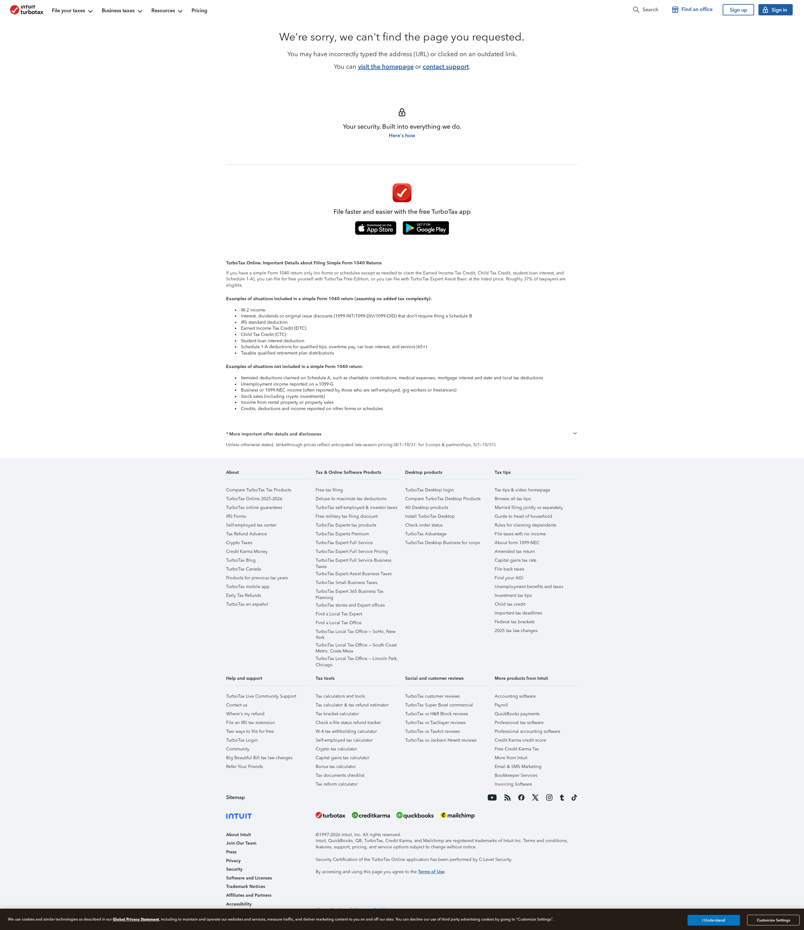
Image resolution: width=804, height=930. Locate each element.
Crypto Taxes (239, 542)
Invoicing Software (513, 784)
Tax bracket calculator (337, 713)
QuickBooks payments (517, 713)
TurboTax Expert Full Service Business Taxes (353, 561)
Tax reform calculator (337, 784)
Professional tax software (519, 722)
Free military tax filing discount (347, 516)
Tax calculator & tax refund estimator (352, 705)
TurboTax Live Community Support (261, 696)
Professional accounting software (527, 731)
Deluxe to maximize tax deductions (351, 498)
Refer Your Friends (244, 766)
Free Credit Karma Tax (517, 749)
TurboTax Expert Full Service (344, 542)
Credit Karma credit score (520, 740)
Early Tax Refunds (243, 595)
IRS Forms (236, 516)
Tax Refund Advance (246, 534)
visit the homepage (386, 66)
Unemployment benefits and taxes (529, 586)
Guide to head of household (523, 516)
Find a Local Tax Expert (339, 614)
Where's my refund (245, 713)
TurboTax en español (247, 604)
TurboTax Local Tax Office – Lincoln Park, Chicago (357, 659)
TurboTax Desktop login (429, 490)
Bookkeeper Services (516, 775)
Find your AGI (509, 578)
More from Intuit (511, 757)
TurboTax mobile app (247, 586)
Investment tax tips (513, 595)
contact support (446, 66)
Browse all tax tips (513, 498)
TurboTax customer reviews (432, 696)
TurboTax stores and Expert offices (350, 605)
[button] (402, 434)
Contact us (236, 705)
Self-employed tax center (251, 525)
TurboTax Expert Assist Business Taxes (354, 573)
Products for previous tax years (257, 578)
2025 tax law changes (516, 630)
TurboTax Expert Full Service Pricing (352, 551)
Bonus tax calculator (336, 766)
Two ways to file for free (250, 731)
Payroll (501, 705)
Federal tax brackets (515, 622)
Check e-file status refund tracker (348, 722)
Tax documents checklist (340, 775)
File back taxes (509, 569)
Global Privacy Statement (136, 919)
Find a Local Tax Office (338, 622)
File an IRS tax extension (250, 722)
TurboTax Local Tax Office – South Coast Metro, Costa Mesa (356, 646)
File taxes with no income (520, 534)
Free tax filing (329, 490)
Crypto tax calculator (336, 749)
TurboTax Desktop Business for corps (442, 542)
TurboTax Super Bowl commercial (439, 705)
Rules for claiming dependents (525, 525)
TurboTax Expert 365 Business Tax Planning (349, 592)
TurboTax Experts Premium (342, 534)
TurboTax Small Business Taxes (346, 582)
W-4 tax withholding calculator (346, 731)
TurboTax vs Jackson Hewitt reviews (440, 740)
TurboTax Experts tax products (346, 525)
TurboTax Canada (243, 569)
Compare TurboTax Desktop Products (443, 498)
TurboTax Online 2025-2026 (254, 498)
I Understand (713, 920)
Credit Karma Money (247, 551)
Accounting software (515, 696)
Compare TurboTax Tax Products (258, 490)
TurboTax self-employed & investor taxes (356, 507)
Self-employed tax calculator (344, 740)
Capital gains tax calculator (342, 757)
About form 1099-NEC (517, 542)
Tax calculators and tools (340, 696)
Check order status (424, 525)
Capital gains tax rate (515, 560)
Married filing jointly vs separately (529, 507)
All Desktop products (426, 507)
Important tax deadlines (518, 613)
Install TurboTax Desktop (430, 516)
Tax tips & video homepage (522, 490)
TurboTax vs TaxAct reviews (432, 731)
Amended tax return (515, 551)
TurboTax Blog (241, 560)
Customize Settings (773, 920)
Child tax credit (510, 604)
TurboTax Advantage (426, 534)
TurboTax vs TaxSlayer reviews (435, 722)
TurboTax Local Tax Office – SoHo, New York (355, 632)
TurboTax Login (242, 740)
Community (237, 749)
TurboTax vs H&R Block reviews (436, 713)
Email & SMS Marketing (518, 766)
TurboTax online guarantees (254, 507)
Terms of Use (431, 871)
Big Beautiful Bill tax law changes (259, 757)
